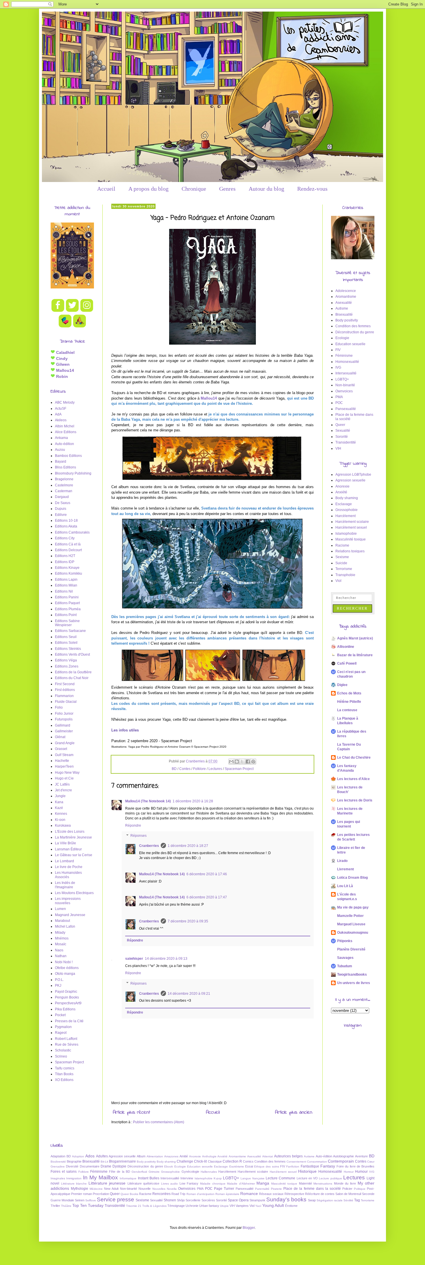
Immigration (74, 1178)
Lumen (60, 909)
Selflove (90, 1200)
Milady (60, 933)
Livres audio (169, 1183)
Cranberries (149, 846)
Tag (357, 1200)
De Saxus (62, 503)
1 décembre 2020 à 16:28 (193, 801)
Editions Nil (64, 591)
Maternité (305, 1183)
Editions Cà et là (68, 544)
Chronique (194, 188)
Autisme (341, 308)
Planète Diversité (351, 949)
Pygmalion (63, 1027)
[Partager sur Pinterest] (253, 761)
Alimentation (155, 1156)
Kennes (61, 814)
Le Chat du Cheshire (354, 757)
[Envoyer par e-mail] (231, 761)
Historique (307, 1171)
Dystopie (119, 1166)
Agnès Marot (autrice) (355, 638)
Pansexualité (345, 409)
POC (339, 403)
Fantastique (310, 1166)
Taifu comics (64, 1068)
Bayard (60, 461)
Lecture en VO (307, 1178)
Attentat (267, 1156)
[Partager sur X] (242, 761)
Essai (249, 1166)
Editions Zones (66, 666)
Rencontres (161, 1194)
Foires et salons (64, 1172)
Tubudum (344, 966)
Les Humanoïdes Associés (68, 875)
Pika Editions (65, 1009)
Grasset (61, 749)
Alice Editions (65, 432)
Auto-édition (64, 444)
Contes (185, 769)
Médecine (96, 1188)
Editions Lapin (66, 580)
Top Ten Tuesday (88, 1205)
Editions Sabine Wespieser (67, 623)
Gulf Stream (64, 755)
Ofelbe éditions (67, 968)
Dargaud (62, 497)
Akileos (60, 420)
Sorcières (208, 1200)
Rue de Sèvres (66, 1044)
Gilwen (62, 364)
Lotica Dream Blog (352, 878)
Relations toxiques (350, 551)
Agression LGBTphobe (353, 474)
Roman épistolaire (227, 1194)
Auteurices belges (288, 1156)
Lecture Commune (280, 1178)
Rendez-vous (312, 188)
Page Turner (224, 1189)
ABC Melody (65, 402)
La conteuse (347, 710)
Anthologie (209, 1156)
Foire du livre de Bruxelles (355, 1166)
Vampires (242, 1205)
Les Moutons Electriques (74, 893)
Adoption (78, 1156)
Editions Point (66, 615)
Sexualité (342, 431)
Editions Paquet (67, 603)
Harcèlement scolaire (352, 522)
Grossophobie (346, 510)
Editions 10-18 (66, 520)
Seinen (79, 1200)
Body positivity (346, 320)
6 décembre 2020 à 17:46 (206, 874)
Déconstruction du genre (354, 332)
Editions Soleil (66, 643)
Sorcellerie (193, 1200)
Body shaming (346, 498)
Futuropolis (64, 719)
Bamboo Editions (68, 456)
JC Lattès (62, 784)
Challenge (185, 1161)
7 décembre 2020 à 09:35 (188, 921)
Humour (361, 1172)
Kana (59, 802)
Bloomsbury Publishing (73, 473)
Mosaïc (60, 944)
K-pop (218, 1178)
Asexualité (343, 303)
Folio (59, 707)
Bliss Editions (65, 467)
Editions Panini (67, 597)
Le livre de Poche (68, 867)
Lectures (215, 769)
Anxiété (341, 492)
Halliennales (209, 1171)
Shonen (170, 1200)
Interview (186, 1178)
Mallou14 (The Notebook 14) (148, 801)
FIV (338, 350)
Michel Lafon (65, 926)
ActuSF (60, 409)
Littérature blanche (74, 1183)
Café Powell (346, 663)
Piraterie (276, 1188)
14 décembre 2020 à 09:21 (189, 994)
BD (174, 769)
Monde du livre (345, 1183)
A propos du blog (148, 188)
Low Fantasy (189, 1183)
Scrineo (61, 1056)
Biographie (74, 1161)
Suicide (341, 563)
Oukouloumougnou (352, 933)
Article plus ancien (293, 1112)
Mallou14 (209, 398)
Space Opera (238, 1200)
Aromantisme (345, 297)
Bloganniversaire (122, 1161)
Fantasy (327, 1166)
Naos (59, 950)
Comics (248, 1161)
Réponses (138, 836)
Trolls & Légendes (154, 1205)
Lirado (342, 861)
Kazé (59, 808)
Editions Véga (66, 660)
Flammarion (64, 696)
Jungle (60, 796)
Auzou (60, 450)
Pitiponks (344, 941)
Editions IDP (64, 562)
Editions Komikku (68, 573)
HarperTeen (64, 766)
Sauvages (345, 958)
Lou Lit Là (345, 886)
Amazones (171, 1156)
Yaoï (258, 1205)
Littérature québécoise (144, 1183)
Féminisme (344, 356)
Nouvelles (158, 1188)
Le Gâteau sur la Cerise (73, 855)
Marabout (62, 921)
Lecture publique (330, 1178)
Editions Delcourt (68, 550)
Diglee (342, 685)
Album (141, 1156)
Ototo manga (65, 974)
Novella (172, 1188)
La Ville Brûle (65, 843)
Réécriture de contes (320, 1194)
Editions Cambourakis (72, 532)
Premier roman (81, 1194)
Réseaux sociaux (271, 1194)
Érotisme (291, 1205)
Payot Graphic (66, 992)
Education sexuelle (350, 344)
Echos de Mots (349, 693)
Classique (215, 1161)
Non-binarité (345, 385)
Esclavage (343, 504)
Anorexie (342, 486)
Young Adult (273, 1205)
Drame (106, 1166)
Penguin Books (67, 997)
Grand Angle (65, 743)
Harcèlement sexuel (351, 527)
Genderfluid (139, 1171)
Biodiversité (58, 1161)
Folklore (199, 769)
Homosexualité (347, 362)
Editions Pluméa (68, 609)
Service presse (115, 1199)
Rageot (60, 1033)
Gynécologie (190, 1171)
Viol (338, 581)
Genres (227, 188)
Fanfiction (292, 1166)
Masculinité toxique (350, 539)
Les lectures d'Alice (353, 779)
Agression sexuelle (350, 480)
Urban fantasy (209, 1205)
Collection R (232, 1161)
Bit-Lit (104, 1161)
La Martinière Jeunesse (73, 837)
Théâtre (66, 1205)
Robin (61, 376)
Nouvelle (144, 1188)
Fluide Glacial (66, 702)
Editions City (65, 538)
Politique (359, 1188)
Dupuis (60, 509)
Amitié (184, 1156)
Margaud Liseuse (351, 924)
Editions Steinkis (68, 649)
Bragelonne (64, 479)
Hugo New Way (67, 773)
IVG (338, 367)
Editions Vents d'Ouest (72, 654)
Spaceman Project (239, 769)
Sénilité (348, 1200)
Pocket (60, 1015)
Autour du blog (266, 188)
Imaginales (58, 1178)
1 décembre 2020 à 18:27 (188, 846)
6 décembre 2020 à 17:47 (206, 897)
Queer (340, 425)
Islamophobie (346, 534)
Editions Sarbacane (70, 631)
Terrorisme (343, 569)
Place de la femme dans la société (312, 1189)
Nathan (60, 956)
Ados (90, 1156)
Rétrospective (294, 1194)
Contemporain (341, 1161)
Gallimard (62, 725)
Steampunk (257, 1200)
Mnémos (62, 938)
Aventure (361, 1156)
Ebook (168, 1166)
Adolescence (345, 291)
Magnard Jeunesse (70, 915)
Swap (312, 1200)
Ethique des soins (266, 1166)
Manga (262, 1183)
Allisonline (345, 647)
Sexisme (342, 557)
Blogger (249, 1228)
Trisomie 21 (133, 1205)
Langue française (252, 1178)
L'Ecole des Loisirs (69, 832)
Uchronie (192, 1205)
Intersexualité (345, 373)
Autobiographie (343, 1156)
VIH (338, 448)
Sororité (341, 437)
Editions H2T (65, 556)
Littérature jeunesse (107, 1183)
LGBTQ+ (342, 379)
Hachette (62, 761)
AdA (58, 414)
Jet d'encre (63, 790)
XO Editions (64, 1080)
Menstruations (322, 1183)
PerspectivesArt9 (68, 1003)
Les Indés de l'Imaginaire (65, 885)
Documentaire (89, 1166)
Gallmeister (64, 731)
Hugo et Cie (64, 778)
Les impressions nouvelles (68, 901)
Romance (249, 1193)
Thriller (55, 1205)
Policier (347, 1188)
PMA (339, 397)
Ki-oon (60, 820)
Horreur (349, 1171)
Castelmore (64, 485)
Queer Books (129, 1194)
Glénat (60, 737)
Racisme (342, 545)
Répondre (133, 825)
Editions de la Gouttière (73, 672)
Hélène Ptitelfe (349, 702)
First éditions (65, 690)
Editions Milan (66, 585)
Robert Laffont (66, 1039)
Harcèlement (345, 516)
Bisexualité (344, 314)
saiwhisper (134, 959)
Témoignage (176, 1205)
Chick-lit (200, 1161)
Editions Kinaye (67, 568)
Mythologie (79, 1189)
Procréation (101, 1194)
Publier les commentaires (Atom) (158, 1122)
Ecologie (342, 338)
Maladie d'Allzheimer (241, 1183)
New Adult (111, 1188)
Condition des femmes (353, 326)
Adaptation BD (61, 1156)
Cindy (61, 358)
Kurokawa (63, 825)
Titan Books (64, 1074)
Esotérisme (236, 1166)
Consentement (296, 1161)
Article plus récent (131, 1112)
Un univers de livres (353, 983)
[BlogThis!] (237, 761)
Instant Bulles (148, 1178)
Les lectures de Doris (354, 800)
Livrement (345, 869)
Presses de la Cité (69, 1021)
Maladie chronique (213, 1183)
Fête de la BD (119, 1171)
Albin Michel (64, 426)
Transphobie (345, 575)
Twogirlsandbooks (352, 974)
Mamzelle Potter (350, 916)
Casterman (63, 491)
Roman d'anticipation (200, 1194)
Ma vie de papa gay (353, 907)
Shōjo (181, 1200)
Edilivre (61, 515)
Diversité (72, 1166)
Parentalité (262, 1188)
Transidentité (345, 442)
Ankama (61, 438)
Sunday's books (286, 1199)
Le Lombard (64, 861)
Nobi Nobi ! (64, 962)
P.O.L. (59, 980)
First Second (65, 684)
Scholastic (63, 1050)
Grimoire (154, 1171)
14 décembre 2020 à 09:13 (166, 959)
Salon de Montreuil (348, 1194)
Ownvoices (344, 391)
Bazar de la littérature (355, 655)
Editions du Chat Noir (71, 678)
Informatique (128, 1178)
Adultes (102, 1156)
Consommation (317, 1161)
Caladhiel (65, 352)
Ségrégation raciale (330, 1200)
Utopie (224, 1205)
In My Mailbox (100, 1177)
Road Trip (178, 1194)
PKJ (58, 985)
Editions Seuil (66, 637)
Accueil (106, 188)
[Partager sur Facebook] (248, 761)
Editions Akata (66, 526)
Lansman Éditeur (68, 849)
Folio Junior (64, 713)
